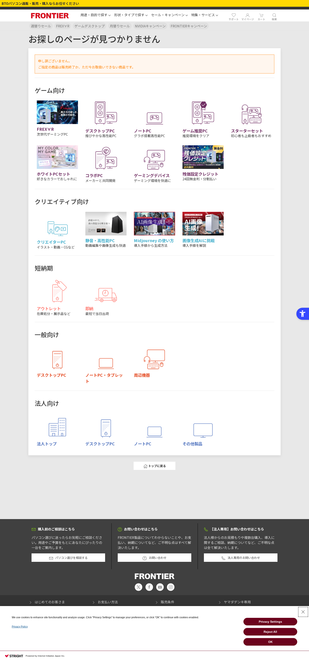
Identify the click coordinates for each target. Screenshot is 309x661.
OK (270, 642)
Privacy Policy (20, 626)
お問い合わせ (157, 558)
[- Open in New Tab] (138, 587)
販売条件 (167, 601)
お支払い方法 (108, 601)
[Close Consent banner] (303, 612)
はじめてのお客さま (50, 601)
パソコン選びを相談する (71, 558)
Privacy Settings (270, 621)
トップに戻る (157, 466)
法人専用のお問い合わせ (244, 558)
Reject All (270, 631)
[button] (95, 15)
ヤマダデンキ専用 (237, 601)
